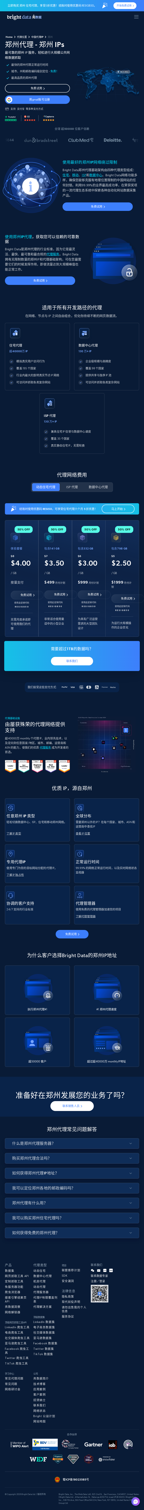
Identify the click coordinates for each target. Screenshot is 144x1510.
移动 (75, 175)
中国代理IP (37, 37)
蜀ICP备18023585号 (76, 1479)
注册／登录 (98, 1281)
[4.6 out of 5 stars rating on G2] (30, 118)
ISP (84, 175)
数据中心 (95, 175)
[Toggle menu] (136, 17)
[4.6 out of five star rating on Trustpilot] (11, 118)
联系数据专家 (99, 1276)
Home (9, 37)
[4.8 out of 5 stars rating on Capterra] (48, 118)
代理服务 (53, 254)
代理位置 (22, 37)
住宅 (66, 175)
